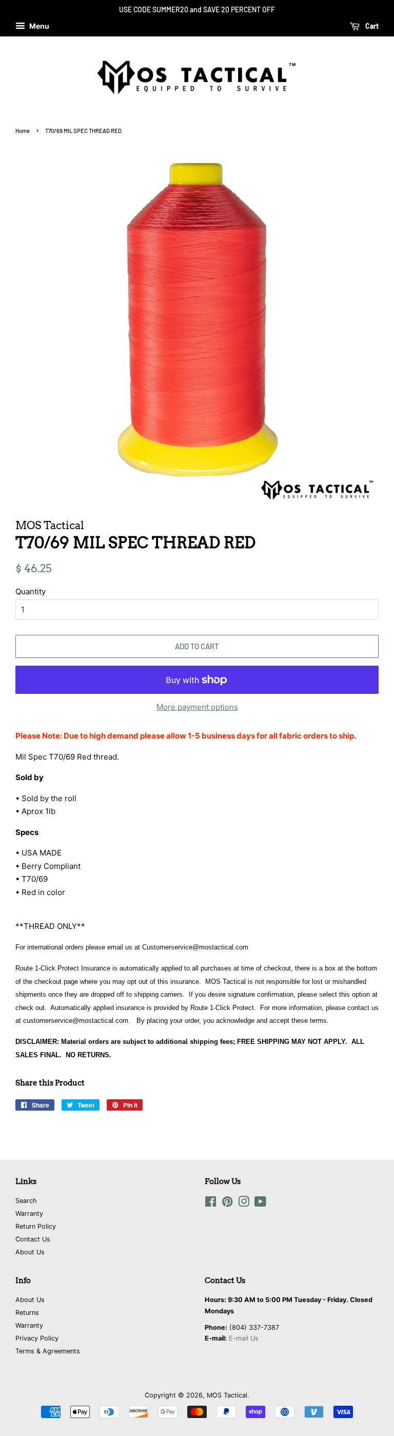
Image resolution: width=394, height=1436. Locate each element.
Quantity (30, 591)
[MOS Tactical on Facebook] (210, 1204)
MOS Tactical (227, 1395)
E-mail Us (244, 1338)
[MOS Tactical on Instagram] (243, 1204)
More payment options (197, 707)
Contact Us (32, 1239)
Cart (371, 26)
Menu (38, 26)
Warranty (29, 1213)
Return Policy (35, 1226)
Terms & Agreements (47, 1351)
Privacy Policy (36, 1338)
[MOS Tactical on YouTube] (260, 1204)
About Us (30, 1252)
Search (26, 1201)
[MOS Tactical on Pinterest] (227, 1204)
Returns (27, 1312)
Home (22, 130)
